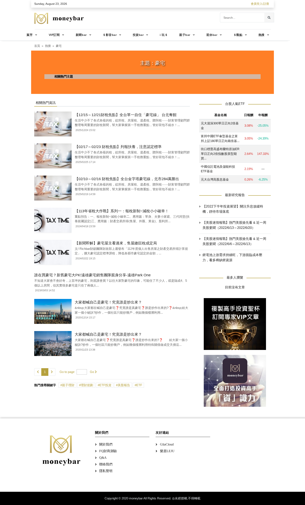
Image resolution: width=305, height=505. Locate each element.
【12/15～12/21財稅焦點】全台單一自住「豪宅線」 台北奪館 (126, 115)
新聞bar (81, 34)
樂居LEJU (167, 451)
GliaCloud (167, 444)
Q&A (103, 457)
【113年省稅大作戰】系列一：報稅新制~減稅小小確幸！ (122, 211)
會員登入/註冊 (260, 3)
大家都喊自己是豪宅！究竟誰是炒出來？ (108, 302)
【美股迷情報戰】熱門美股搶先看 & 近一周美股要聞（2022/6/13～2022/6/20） (234, 225)
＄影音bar (110, 34)
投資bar (138, 34)
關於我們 (105, 444)
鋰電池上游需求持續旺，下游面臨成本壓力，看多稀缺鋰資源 (232, 257)
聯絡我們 (105, 464)
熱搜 (262, 34)
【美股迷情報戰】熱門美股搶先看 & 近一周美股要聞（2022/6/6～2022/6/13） (234, 241)
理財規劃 (87, 385)
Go (92, 372)
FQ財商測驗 (108, 451)
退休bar (211, 34)
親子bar (184, 34)
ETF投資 (105, 385)
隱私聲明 (105, 471)
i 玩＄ (164, 34)
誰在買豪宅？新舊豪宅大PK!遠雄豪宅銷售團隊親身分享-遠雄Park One (92, 275)
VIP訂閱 (54, 34)
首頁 (37, 45)
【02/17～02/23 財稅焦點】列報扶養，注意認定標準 (118, 147)
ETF (139, 385)
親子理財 (68, 385)
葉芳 (30, 34)
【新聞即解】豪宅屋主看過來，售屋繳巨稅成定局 (116, 243)
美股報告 (124, 385)
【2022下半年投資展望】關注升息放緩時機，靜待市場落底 (233, 209)
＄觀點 (238, 34)
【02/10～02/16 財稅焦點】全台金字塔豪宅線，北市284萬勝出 (127, 179)
